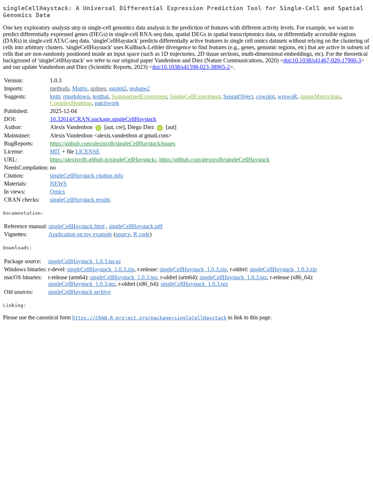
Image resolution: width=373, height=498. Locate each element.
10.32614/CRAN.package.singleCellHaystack (103, 119)
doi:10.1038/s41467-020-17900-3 (322, 60)
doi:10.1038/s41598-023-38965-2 (191, 67)
